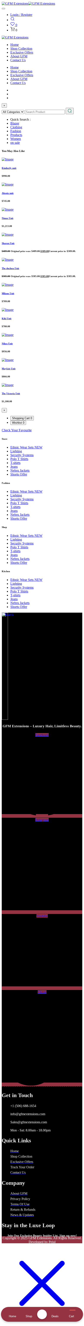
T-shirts (15, 463)
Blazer (14, 123)
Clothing (16, 127)
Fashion (15, 131)
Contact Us (18, 60)
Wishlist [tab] (18, 422)
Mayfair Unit (9, 368)
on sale (15, 142)
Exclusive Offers (21, 52)
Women (15, 139)
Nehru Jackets (20, 470)
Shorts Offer (18, 474)
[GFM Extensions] (15, 3)
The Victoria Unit (11, 393)
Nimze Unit (7, 218)
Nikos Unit (7, 343)
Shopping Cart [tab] (22, 418)
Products (16, 135)
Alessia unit (8, 193)
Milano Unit (8, 293)
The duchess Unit (10, 268)
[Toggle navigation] (3, 8)
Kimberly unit (9, 168)
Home (14, 44)
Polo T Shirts (19, 459)
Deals (55, 1316)
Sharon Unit (8, 243)
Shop (29, 1316)
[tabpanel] (42, 430)
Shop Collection (21, 48)
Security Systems (22, 455)
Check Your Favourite (17, 430)
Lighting (16, 451)
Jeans (14, 466)
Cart (71, 1316)
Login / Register (21, 14)
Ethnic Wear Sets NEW (26, 447)
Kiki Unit (6, 318)
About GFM (18, 56)
